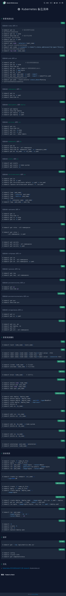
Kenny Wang (35, 594)
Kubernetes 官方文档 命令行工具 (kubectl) (16, 568)
